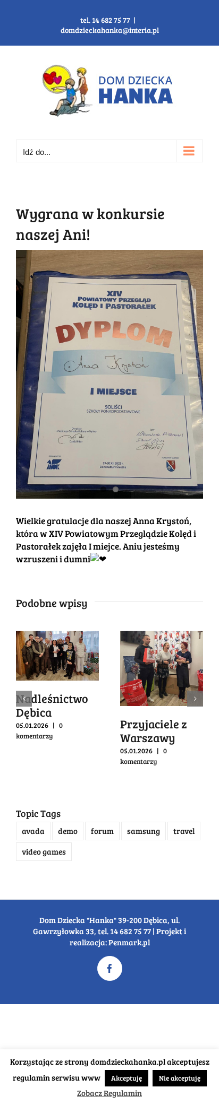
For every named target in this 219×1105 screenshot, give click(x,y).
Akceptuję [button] (126, 1078)
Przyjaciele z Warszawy (153, 730)
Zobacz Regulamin (109, 1092)
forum (102, 830)
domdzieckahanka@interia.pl (110, 30)
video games (44, 851)
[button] (24, 699)
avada (33, 830)
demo (68, 830)
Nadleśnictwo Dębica (52, 705)
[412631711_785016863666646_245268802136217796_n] (109, 374)
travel (184, 830)
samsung (143, 830)
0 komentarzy (39, 730)
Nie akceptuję (179, 1078)
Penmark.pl (129, 942)
